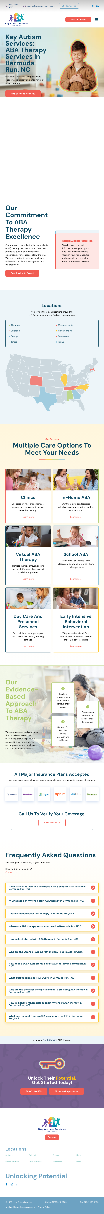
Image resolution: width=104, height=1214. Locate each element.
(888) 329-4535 (13, 5)
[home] (16, 19)
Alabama (15, 325)
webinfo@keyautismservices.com (41, 6)
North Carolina (65, 330)
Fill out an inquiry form (66, 1091)
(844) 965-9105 (91, 1202)
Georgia (15, 336)
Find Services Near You (23, 93)
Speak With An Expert (22, 273)
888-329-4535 (52, 822)
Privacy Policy (44, 1207)
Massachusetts (65, 325)
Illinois (14, 341)
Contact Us (11, 872)
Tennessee (63, 336)
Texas (61, 341)
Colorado (15, 330)
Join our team (78, 19)
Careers (52, 1137)
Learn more (28, 516)
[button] (96, 19)
